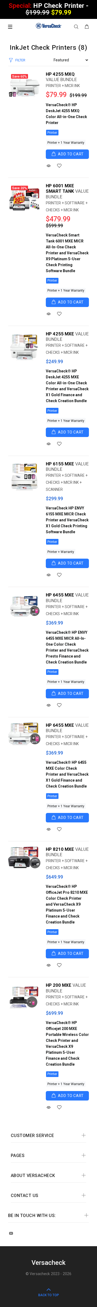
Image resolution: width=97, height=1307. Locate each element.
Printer (52, 133)
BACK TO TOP (48, 1295)
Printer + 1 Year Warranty (65, 143)
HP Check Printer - (49, 9)
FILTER (20, 60)
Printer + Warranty (60, 552)
